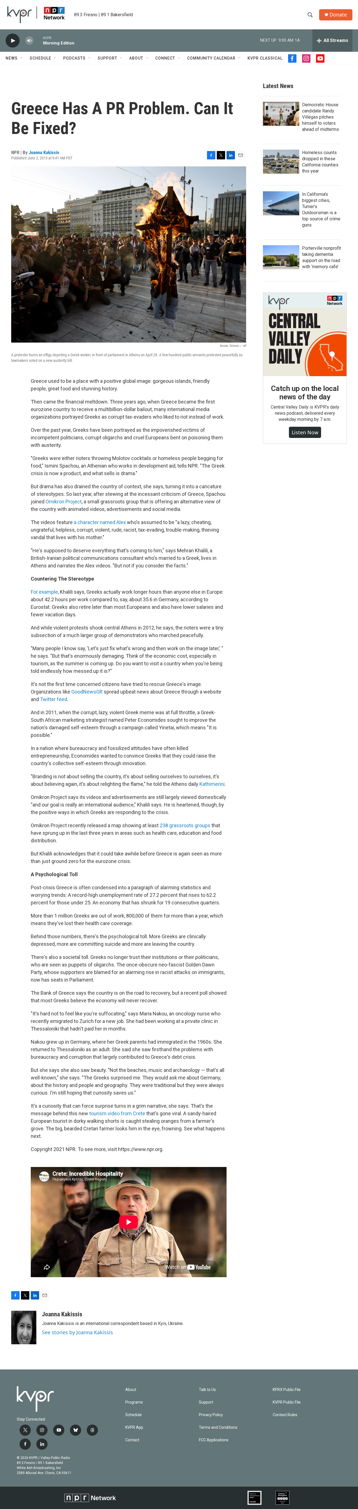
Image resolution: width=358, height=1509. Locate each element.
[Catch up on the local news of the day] (305, 334)
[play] (12, 40)
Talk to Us (207, 1390)
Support (107, 58)
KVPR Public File (287, 1402)
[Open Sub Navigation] (22, 58)
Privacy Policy (211, 1415)
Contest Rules (285, 1415)
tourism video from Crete (117, 1113)
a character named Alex (100, 522)
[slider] (38, 40)
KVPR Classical (265, 58)
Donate (338, 15)
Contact (132, 1440)
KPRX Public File (287, 1390)
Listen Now (305, 432)
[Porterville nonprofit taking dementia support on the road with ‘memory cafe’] (281, 257)
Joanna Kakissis (44, 152)
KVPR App (134, 1427)
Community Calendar (211, 58)
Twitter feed (53, 699)
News (12, 58)
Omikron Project (64, 501)
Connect (165, 58)
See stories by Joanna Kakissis (77, 1332)
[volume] (29, 40)
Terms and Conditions (218, 1427)
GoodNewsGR (87, 692)
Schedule (40, 58)
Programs (134, 1402)
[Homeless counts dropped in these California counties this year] (281, 162)
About (136, 58)
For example (44, 592)
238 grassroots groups (185, 825)
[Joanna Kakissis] (23, 1327)
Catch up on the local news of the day (305, 392)
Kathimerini (212, 784)
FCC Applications (214, 1440)
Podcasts (74, 58)
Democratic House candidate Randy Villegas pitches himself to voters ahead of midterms (320, 117)
